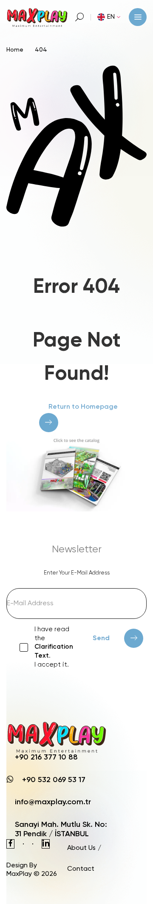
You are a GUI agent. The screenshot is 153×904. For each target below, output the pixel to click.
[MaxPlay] (37, 17)
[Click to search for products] (80, 17)
